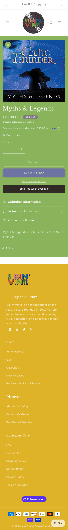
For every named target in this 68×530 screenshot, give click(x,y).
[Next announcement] (61, 4)
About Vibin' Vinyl (17, 406)
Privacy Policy (15, 477)
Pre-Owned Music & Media (23, 383)
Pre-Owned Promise (19, 422)
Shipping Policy (16, 461)
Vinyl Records (15, 351)
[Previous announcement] (6, 4)
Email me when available (34, 188)
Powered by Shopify (45, 526)
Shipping (7, 122)
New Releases (15, 375)
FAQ (8, 444)
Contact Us (13, 453)
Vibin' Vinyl (28, 526)
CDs (9, 359)
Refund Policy (15, 468)
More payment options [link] (34, 181)
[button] (7, 23)
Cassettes (12, 367)
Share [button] (9, 247)
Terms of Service (17, 484)
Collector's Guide (17, 414)
